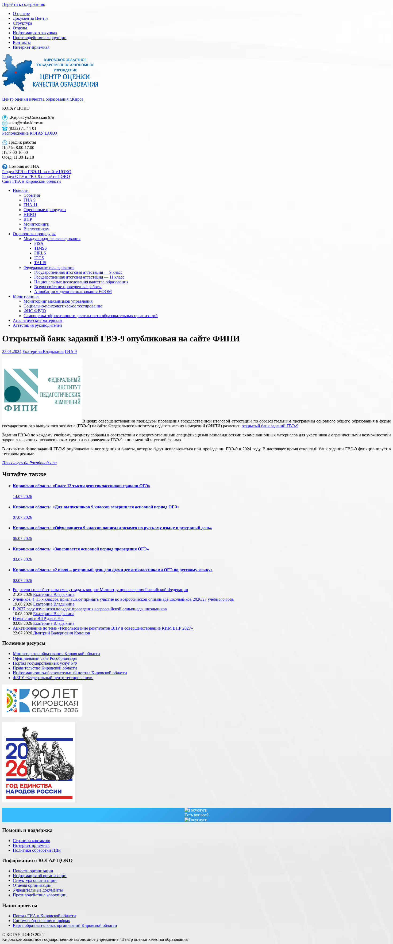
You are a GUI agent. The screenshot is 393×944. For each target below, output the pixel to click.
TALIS (40, 262)
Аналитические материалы (37, 320)
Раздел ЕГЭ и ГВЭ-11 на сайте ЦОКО (36, 171)
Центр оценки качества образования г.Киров (43, 99)
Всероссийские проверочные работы (68, 286)
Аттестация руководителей (37, 325)
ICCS (39, 258)
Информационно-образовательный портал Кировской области (70, 673)
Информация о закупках (35, 33)
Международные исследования (52, 238)
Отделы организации (32, 885)
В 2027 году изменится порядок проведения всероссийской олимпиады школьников (90, 609)
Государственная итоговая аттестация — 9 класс (78, 272)
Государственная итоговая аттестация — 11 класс (79, 277)
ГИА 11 (30, 205)
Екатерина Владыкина (43, 351)
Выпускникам (36, 229)
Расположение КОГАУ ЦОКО (29, 133)
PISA (39, 243)
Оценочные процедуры (45, 209)
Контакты (22, 42)
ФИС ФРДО (35, 311)
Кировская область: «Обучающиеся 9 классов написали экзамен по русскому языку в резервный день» (112, 528)
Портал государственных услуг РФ (45, 663)
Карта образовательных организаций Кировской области (65, 925)
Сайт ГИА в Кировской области (31, 181)
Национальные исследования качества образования (81, 282)
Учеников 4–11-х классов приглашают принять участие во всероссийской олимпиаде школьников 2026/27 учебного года (123, 599)
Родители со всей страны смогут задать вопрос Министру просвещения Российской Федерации (100, 589)
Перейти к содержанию (23, 4)
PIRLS (40, 253)
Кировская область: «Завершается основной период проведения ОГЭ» (81, 549)
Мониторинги (36, 224)
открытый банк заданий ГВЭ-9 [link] (270, 426)
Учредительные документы (38, 890)
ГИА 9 (30, 200)
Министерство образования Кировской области (56, 653)
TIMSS (40, 248)
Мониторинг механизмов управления (58, 301)
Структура (22, 23)
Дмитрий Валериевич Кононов (61, 633)
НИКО (30, 214)
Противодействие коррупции (40, 37)
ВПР (28, 219)
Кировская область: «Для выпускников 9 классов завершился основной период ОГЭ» (96, 507)
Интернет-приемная (31, 47)
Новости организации (33, 871)
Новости (21, 190)
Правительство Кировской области (45, 668)
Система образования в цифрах (41, 920)
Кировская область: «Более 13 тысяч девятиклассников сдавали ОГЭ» (81, 486)
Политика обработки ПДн (37, 850)
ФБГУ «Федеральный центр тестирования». (53, 677)
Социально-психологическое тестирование (63, 306)
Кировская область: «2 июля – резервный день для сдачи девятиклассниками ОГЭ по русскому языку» (113, 570)
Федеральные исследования (49, 267)
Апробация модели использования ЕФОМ (73, 291)
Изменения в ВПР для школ (38, 618)
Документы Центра (30, 18)
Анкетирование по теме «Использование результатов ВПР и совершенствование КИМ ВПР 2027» (103, 628)
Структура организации (35, 880)
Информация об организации (40, 875)
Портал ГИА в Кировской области (44, 915)
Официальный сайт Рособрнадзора (45, 658)
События (32, 195)
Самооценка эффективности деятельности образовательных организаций (91, 315)
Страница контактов (31, 840)
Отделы (20, 28)
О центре (21, 13)
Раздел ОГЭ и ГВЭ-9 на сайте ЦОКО (36, 176)
